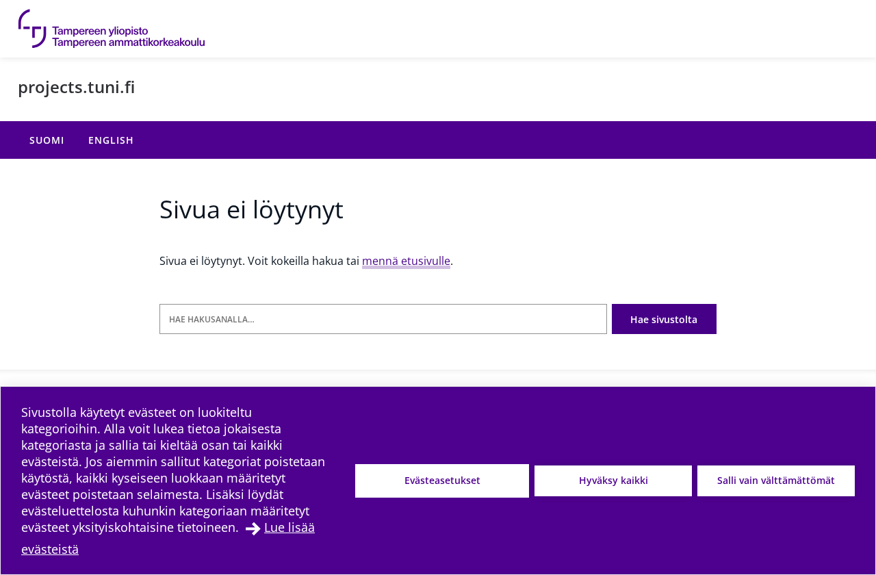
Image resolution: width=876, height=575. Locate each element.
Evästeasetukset (442, 480)
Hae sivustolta (663, 319)
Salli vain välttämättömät (776, 480)
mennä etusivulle (406, 260)
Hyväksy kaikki (613, 480)
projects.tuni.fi (76, 86)
